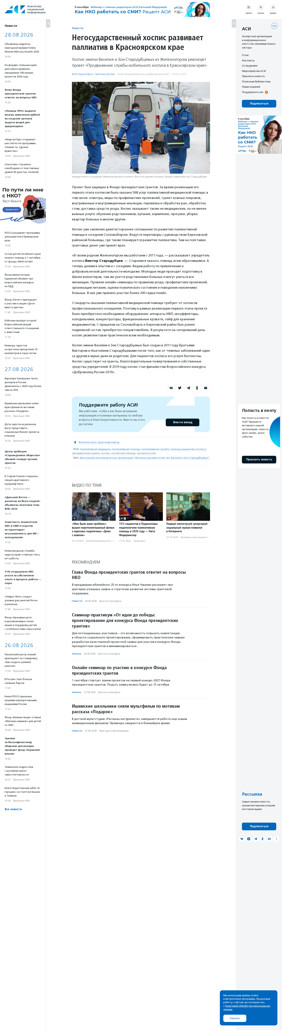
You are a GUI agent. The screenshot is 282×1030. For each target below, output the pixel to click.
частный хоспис (146, 453)
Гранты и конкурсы (110, 601)
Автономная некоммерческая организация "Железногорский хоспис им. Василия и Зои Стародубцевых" (144, 457)
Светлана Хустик (104, 74)
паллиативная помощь (126, 449)
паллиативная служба (155, 449)
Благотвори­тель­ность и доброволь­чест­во (143, 74)
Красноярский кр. (109, 442)
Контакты (248, 60)
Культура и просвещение (195, 537)
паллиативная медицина (95, 449)
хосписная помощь (123, 453)
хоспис (105, 453)
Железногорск (87, 442)
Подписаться (259, 103)
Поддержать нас (252, 92)
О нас (245, 55)
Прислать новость (253, 76)
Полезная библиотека (256, 81)
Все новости (13, 809)
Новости (77, 28)
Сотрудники (249, 65)
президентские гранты (86, 453)
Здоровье (139, 541)
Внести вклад (182, 422)
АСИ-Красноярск (82, 74)
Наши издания (251, 86)
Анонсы (76, 653)
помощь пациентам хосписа (188, 449)
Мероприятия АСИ (254, 70)
